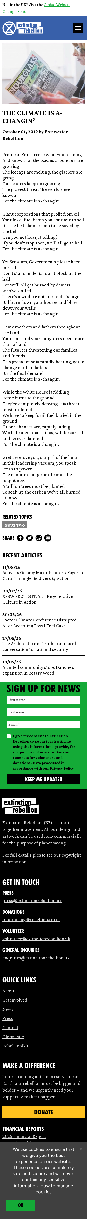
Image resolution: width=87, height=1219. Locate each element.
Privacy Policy (62, 768)
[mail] (47, 538)
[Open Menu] (78, 28)
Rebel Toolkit (15, 1045)
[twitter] (29, 538)
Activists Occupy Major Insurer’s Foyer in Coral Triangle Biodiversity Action (42, 573)
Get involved (14, 1000)
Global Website (57, 4)
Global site (13, 1036)
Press (7, 1018)
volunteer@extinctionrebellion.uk (36, 938)
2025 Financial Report (24, 1136)
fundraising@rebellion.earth (31, 919)
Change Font (14, 11)
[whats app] (38, 538)
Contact (10, 1027)
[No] (81, 1148)
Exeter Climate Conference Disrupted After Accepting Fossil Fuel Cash (39, 620)
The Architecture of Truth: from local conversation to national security (39, 644)
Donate (43, 1112)
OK (20, 1205)
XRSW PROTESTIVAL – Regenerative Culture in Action (37, 596)
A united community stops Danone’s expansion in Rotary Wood (38, 667)
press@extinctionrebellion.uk (32, 900)
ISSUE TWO (14, 525)
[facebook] (20, 538)
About (8, 990)
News (7, 1009)
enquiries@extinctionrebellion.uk (36, 957)
